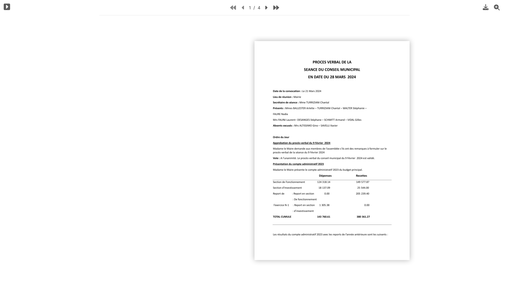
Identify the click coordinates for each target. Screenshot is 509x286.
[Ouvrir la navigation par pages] (7, 7)
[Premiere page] (233, 7)
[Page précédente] (243, 7)
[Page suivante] (266, 7)
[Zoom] (497, 7)
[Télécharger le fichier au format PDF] (485, 7)
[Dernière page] (276, 7)
